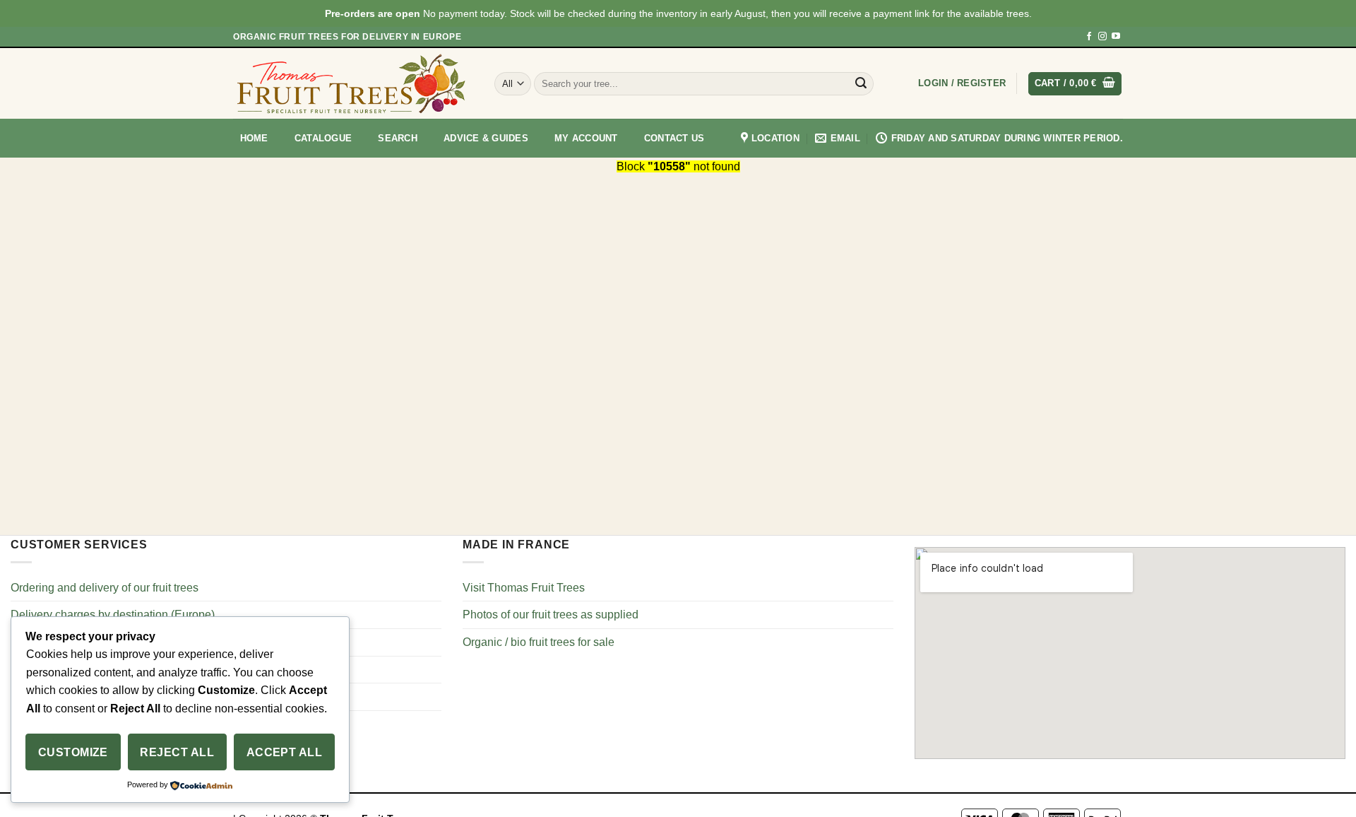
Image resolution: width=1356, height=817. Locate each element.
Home (254, 138)
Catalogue (323, 138)
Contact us (674, 138)
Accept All (284, 752)
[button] (962, 83)
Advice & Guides (486, 138)
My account (586, 138)
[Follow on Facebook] (1089, 37)
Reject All (177, 752)
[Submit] (861, 83)
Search (397, 138)
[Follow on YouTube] (1116, 37)
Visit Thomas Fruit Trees (524, 588)
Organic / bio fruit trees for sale (538, 642)
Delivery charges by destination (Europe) (113, 615)
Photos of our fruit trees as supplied (550, 615)
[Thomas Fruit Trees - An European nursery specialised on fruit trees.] (353, 83)
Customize (73, 752)
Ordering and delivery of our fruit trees (104, 588)
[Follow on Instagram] (1102, 37)
